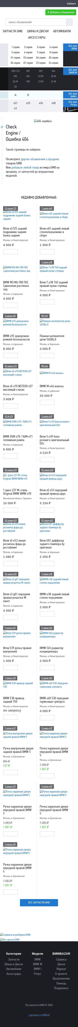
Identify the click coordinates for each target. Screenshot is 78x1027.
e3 (15, 108)
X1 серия (15, 57)
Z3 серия (41, 63)
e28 (54, 103)
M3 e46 (44, 366)
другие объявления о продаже (40, 159)
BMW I (37, 969)
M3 (40, 71)
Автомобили (62, 31)
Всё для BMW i (73, 95)
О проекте (61, 974)
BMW (37, 959)
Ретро (37, 974)
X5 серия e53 (47, 470)
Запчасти (13, 959)
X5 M (53, 76)
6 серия (28, 52)
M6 (28, 76)
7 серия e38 (46, 262)
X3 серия (28, 57)
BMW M (37, 964)
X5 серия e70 (11, 366)
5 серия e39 (46, 416)
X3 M (40, 76)
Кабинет (71, 3)
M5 (15, 76)
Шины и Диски (38, 31)
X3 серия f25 (10, 208)
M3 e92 (44, 315)
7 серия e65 (46, 208)
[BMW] (4, 47)
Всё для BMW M (73, 71)
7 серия (41, 52)
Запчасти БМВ (12, 31)
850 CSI (15, 71)
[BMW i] (4, 95)
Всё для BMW (73, 47)
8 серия (54, 52)
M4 (53, 71)
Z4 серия (53, 63)
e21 (15, 103)
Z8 (15, 86)
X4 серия (41, 57)
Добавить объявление (61, 12)
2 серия (28, 47)
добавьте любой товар (25, 167)
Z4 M (53, 81)
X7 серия (28, 63)
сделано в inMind (39, 1015)
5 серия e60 (46, 678)
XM (28, 81)
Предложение (61, 978)
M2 (28, 71)
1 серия (15, 47)
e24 (41, 103)
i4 (15, 95)
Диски (61, 964)
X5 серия (53, 57)
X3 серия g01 (47, 520)
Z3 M (40, 81)
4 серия (54, 47)
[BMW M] (4, 71)
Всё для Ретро (73, 103)
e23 (28, 103)
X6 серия (15, 63)
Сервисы (61, 959)
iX (28, 95)
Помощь (61, 983)
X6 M (15, 81)
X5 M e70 (9, 416)
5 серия (15, 52)
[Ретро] (4, 103)
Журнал (61, 969)
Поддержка (61, 988)
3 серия (41, 47)
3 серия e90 (10, 315)
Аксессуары (36, 37)
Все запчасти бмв (39, 902)
